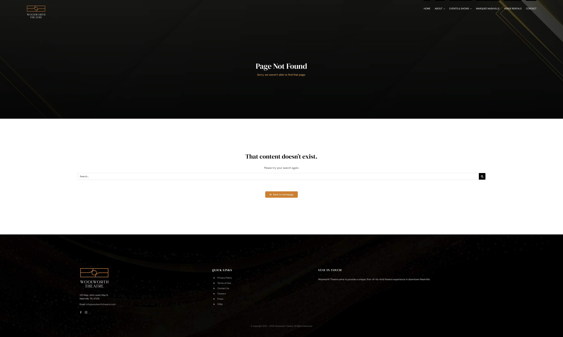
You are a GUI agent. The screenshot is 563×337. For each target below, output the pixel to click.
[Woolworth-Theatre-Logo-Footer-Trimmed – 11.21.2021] (94, 269)
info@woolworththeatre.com (101, 304)
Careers (221, 293)
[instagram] (86, 312)
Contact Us (223, 288)
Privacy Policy (224, 277)
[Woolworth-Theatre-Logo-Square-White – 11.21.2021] (36, 4)
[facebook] (81, 312)
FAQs (220, 304)
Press (220, 298)
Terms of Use (224, 283)
